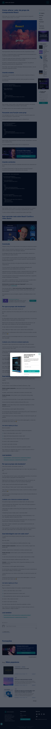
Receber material (31, 371)
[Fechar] (39, 354)
